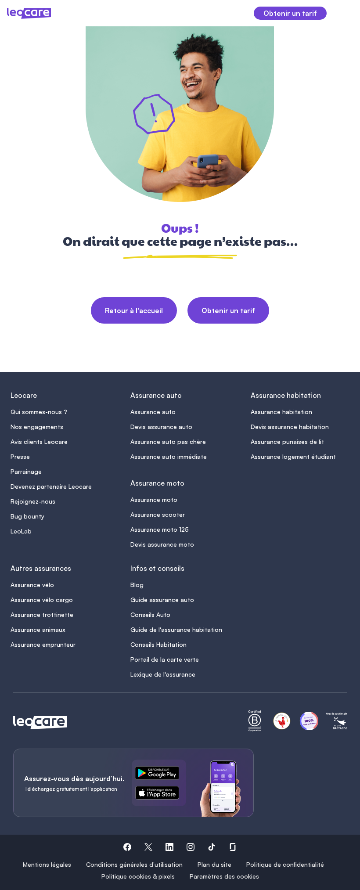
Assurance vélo (32, 584)
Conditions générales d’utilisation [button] (134, 864)
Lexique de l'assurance (162, 674)
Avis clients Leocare (39, 441)
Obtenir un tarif (228, 310)
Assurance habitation (281, 411)
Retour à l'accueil (134, 310)
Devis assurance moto (162, 544)
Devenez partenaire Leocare (51, 486)
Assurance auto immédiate (168, 456)
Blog (137, 584)
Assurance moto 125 (159, 529)
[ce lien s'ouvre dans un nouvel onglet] (160, 774)
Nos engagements (37, 426)
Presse (20, 456)
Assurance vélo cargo (42, 599)
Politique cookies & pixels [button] (138, 876)
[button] (127, 848)
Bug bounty (27, 516)
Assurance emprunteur (43, 644)
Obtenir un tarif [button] (290, 13)
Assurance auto (153, 411)
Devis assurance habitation (290, 426)
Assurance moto (153, 499)
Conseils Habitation (158, 644)
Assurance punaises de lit (287, 441)
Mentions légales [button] (47, 864)
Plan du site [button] (214, 864)
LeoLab (21, 531)
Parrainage (26, 471)
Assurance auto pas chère (168, 441)
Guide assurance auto (162, 599)
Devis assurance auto (161, 426)
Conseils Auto (150, 614)
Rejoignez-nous (33, 501)
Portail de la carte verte (164, 659)
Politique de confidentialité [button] (285, 864)
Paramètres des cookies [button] (224, 876)
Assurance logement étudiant (293, 456)
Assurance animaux (38, 629)
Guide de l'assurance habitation (176, 629)
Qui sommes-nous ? (39, 411)
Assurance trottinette (42, 614)
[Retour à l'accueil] (40, 722)
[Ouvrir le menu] (343, 13)
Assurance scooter (157, 514)
